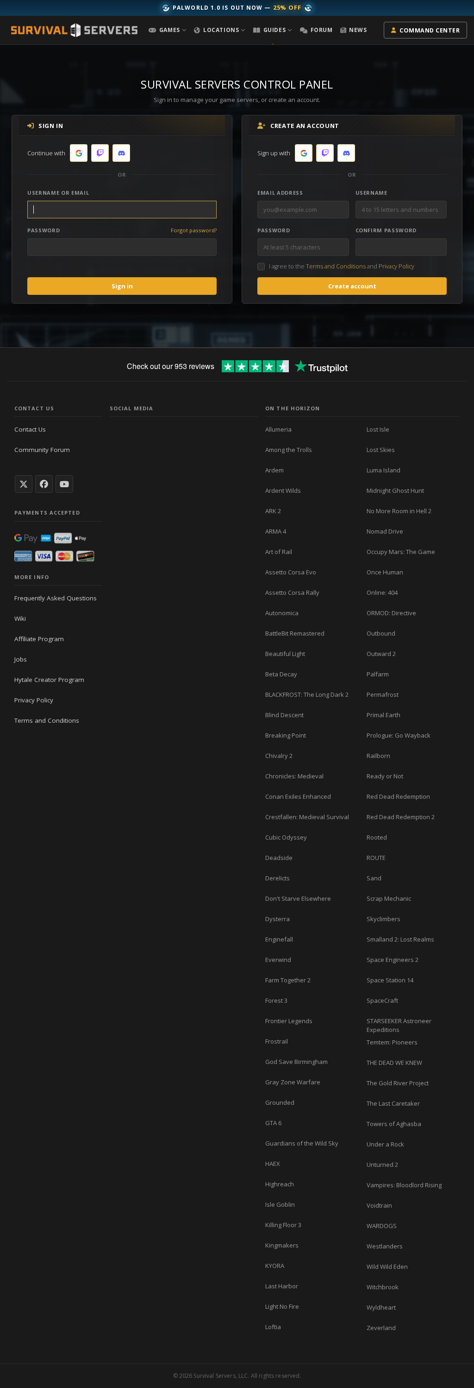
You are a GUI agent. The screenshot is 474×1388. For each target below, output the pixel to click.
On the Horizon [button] (292, 408)
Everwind (278, 959)
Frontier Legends (288, 1021)
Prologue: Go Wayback (398, 735)
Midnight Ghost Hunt (395, 490)
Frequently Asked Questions (55, 598)
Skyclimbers (383, 919)
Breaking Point (285, 735)
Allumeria (278, 429)
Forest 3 (276, 1000)
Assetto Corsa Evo (290, 572)
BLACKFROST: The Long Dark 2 (307, 694)
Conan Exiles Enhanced (298, 796)
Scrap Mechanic (389, 898)
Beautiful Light (285, 653)
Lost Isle (378, 429)
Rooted (377, 837)
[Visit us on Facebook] (44, 484)
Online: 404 (382, 592)
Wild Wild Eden (387, 1266)
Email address (280, 192)
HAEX (272, 1163)
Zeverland (381, 1328)
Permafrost (383, 694)
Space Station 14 (390, 980)
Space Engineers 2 (392, 959)
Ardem (274, 470)
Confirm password (386, 230)
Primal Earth (383, 715)
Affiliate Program (39, 639)
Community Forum (42, 450)
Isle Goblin (280, 1204)
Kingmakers (282, 1245)
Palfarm (378, 674)
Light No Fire (282, 1306)
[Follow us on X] (23, 484)
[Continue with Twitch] (100, 153)
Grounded (279, 1102)
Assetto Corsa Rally (292, 592)
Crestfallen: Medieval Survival (307, 817)
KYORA (274, 1265)
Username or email (58, 192)
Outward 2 (381, 653)
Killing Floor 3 (283, 1225)
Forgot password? (194, 230)
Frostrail (276, 1041)
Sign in (122, 286)
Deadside (279, 857)
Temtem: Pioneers (392, 1042)
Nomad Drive (385, 531)
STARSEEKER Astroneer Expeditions (399, 1025)
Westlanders (385, 1246)
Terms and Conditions (336, 266)
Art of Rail (278, 552)
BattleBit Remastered (294, 633)
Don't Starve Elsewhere (298, 898)
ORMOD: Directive (391, 613)
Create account (352, 286)
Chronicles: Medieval (294, 776)
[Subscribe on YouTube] (64, 484)
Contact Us (30, 429)
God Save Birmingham (296, 1061)
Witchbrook (383, 1287)
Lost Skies (381, 450)
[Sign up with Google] (303, 153)
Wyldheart (381, 1307)
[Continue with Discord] (121, 153)
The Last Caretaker (393, 1103)
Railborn (378, 755)
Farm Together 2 (288, 980)
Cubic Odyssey (286, 837)
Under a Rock (385, 1144)
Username (371, 192)
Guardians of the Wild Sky (301, 1143)
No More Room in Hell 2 (399, 511)
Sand (374, 878)
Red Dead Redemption (398, 796)
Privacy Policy (396, 266)
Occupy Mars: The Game (401, 552)
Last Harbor (281, 1286)
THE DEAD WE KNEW (394, 1062)
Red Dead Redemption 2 (401, 817)
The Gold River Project (398, 1083)
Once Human (385, 572)
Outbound (381, 633)
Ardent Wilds (283, 490)
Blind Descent (284, 715)
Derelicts (277, 878)
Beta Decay (281, 674)
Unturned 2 (382, 1164)
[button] (167, 30)
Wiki (20, 618)
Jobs (20, 659)
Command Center (429, 30)
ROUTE (376, 857)
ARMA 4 (275, 531)
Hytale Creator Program (49, 679)
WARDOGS (382, 1226)
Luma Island (383, 470)
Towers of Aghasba (394, 1124)
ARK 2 (273, 511)
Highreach (279, 1184)
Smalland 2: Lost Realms (400, 939)
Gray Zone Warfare (292, 1082)
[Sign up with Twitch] (325, 153)
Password (43, 230)
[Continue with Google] (78, 153)
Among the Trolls (288, 450)
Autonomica (282, 613)
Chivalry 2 (279, 755)
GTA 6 (273, 1123)
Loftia (273, 1327)
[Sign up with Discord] (346, 153)
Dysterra (277, 919)
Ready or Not (385, 776)
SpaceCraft (382, 1000)
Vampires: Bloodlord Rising (404, 1185)
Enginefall (279, 939)
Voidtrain (379, 1205)
